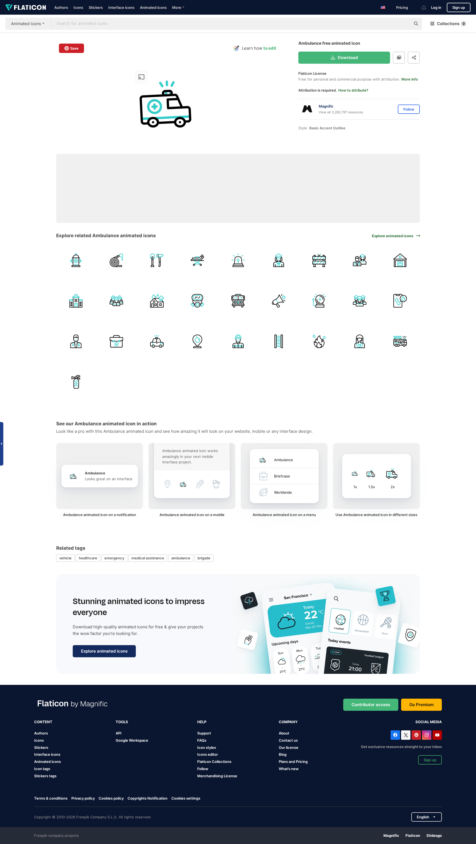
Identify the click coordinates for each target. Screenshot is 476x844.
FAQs (201, 740)
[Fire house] (156, 300)
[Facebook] (395, 735)
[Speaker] (278, 300)
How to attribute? (353, 90)
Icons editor (207, 754)
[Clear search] (404, 24)
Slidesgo (434, 835)
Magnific (391, 835)
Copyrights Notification (147, 798)
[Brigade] (359, 260)
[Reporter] (359, 341)
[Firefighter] (116, 300)
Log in (436, 7)
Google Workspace (132, 740)
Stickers (96, 7)
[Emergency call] (400, 300)
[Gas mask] (197, 300)
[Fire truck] (238, 300)
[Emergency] (238, 260)
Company (288, 722)
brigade (204, 558)
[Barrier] (319, 260)
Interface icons (121, 7)
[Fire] (197, 341)
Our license (288, 747)
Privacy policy (83, 798)
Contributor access (370, 704)
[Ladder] (278, 341)
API (118, 733)
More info (409, 79)
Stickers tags (45, 776)
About (284, 733)
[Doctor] (75, 341)
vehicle (65, 558)
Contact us (288, 740)
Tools (122, 722)
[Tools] (156, 260)
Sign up (458, 7)
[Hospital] (75, 300)
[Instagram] (426, 735)
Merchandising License (217, 776)
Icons (78, 7)
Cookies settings (185, 798)
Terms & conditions (50, 798)
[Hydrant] (75, 260)
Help (201, 722)
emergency (114, 558)
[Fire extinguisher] (75, 382)
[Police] (278, 260)
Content (43, 722)
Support (204, 733)
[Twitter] (405, 735)
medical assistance (147, 558)
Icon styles (206, 747)
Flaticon (412, 835)
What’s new (289, 768)
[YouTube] (437, 735)
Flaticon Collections (214, 761)
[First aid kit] (116, 341)
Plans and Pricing (293, 761)
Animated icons (153, 7)
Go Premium (421, 704)
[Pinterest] (416, 735)
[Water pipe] (116, 260)
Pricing (402, 7)
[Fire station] (400, 260)
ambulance (180, 558)
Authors (61, 7)
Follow (202, 768)
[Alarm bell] (319, 300)
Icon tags (42, 768)
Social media (428, 722)
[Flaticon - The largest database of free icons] (26, 7)
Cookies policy (111, 798)
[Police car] (156, 341)
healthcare (88, 558)
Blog (282, 754)
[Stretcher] (197, 260)
